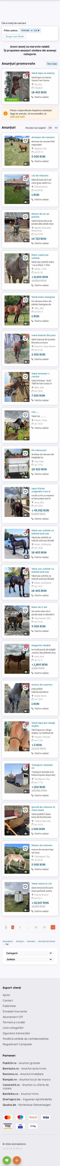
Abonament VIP (13, 1017)
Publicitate (9, 1006)
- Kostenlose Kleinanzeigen (27, 1104)
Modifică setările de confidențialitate (26, 1038)
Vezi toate (52, 64)
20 (50, 127)
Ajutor (6, 995)
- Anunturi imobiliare (23, 1074)
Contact (8, 1000)
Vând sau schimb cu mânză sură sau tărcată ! (43, 533)
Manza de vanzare (42, 845)
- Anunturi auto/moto (24, 1068)
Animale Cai (29, 30)
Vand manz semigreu (43, 297)
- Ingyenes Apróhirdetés (27, 1099)
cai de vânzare (40, 175)
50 (56, 127)
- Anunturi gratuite (21, 1063)
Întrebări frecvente (15, 1011)
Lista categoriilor (13, 1027)
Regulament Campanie (17, 1044)
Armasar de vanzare (43, 137)
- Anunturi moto (21, 1093)
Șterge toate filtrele (15, 36)
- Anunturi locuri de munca (26, 1079)
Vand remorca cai (42, 883)
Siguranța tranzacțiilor (16, 1033)
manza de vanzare (42, 684)
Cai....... (35, 412)
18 (35, 927)
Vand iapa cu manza (43, 73)
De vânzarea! (39, 450)
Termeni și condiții (14, 1022)
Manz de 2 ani (39, 607)
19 (44, 927)
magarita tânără (41, 645)
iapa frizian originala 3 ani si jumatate (41, 491)
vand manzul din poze (44, 335)
